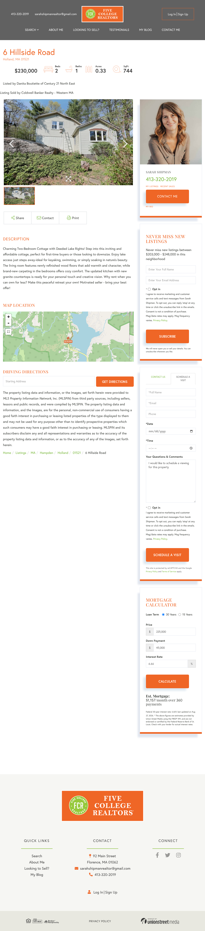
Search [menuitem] (30, 30)
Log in (172, 14)
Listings (21, 453)
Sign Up (183, 14)
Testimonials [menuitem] (119, 30)
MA (33, 453)
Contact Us (158, 376)
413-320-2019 (20, 14)
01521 (77, 453)
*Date (149, 424)
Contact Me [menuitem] (171, 30)
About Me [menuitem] (37, 862)
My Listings (152, 186)
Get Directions (115, 381)
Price (149, 624)
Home (7, 453)
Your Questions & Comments (164, 456)
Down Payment (155, 641)
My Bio (149, 206)
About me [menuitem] (56, 30)
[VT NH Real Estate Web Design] (160, 921)
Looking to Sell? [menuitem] (86, 30)
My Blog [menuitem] (145, 30)
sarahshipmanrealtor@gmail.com (56, 14)
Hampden (46, 453)
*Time (149, 440)
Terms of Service (169, 571)
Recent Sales (168, 186)
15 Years (187, 614)
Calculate (167, 681)
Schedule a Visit (183, 378)
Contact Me (167, 196)
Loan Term (152, 614)
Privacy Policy (160, 320)
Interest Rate (154, 657)
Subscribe (167, 336)
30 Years (171, 614)
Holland (63, 453)
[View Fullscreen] (8, 332)
